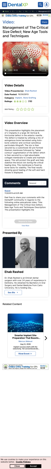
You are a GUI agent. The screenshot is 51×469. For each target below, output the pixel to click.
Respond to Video (25, 221)
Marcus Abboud (25, 341)
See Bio (11, 292)
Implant (18, 98)
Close (17, 466)
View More (25, 226)
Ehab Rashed (31, 91)
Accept (33, 466)
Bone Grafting (29, 98)
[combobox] (29, 183)
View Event (23, 353)
